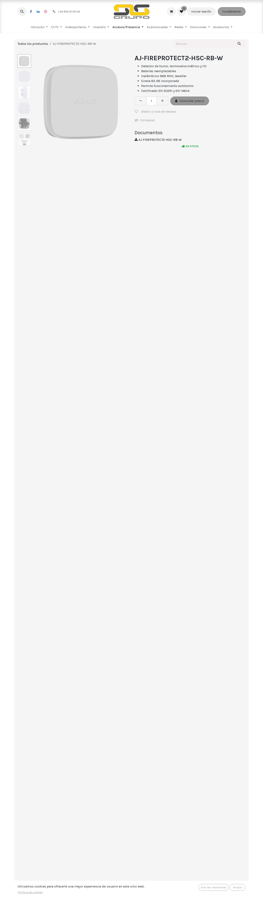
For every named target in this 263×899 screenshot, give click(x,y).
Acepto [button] (237, 887)
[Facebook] (31, 11)
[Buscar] (239, 43)
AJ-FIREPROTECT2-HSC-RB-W (160, 140)
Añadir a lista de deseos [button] (158, 111)
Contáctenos (231, 11)
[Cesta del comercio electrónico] (171, 11)
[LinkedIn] (38, 11)
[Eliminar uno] (140, 101)
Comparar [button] (147, 120)
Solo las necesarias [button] (214, 887)
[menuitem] (39, 27)
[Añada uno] (162, 101)
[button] (22, 11)
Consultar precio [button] (191, 101)
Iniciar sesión (201, 11)
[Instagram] (45, 11)
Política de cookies (30, 892)
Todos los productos (32, 44)
